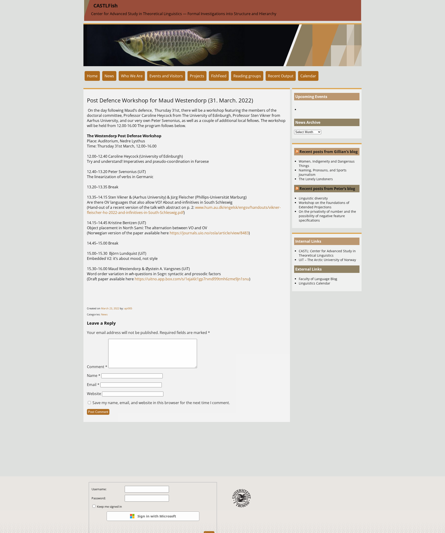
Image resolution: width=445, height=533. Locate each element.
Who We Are (132, 75)
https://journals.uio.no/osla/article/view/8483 (209, 232)
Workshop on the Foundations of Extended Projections (324, 204)
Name (93, 375)
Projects (197, 75)
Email (93, 384)
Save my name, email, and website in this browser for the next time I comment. (161, 402)
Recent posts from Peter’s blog (327, 188)
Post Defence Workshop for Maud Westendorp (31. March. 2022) (170, 100)
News (109, 75)
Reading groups (247, 75)
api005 (128, 308)
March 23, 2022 (110, 308)
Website (94, 393)
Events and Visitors (166, 75)
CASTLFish (105, 5)
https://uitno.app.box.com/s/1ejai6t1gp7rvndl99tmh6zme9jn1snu (192, 278)
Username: (99, 489)
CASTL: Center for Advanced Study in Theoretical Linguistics (327, 253)
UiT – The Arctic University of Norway (327, 260)
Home (92, 75)
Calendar (308, 75)
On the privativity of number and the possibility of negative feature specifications (327, 215)
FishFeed (218, 75)
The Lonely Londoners (316, 179)
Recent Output (280, 75)
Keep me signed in (109, 506)
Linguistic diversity (313, 198)
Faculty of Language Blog (318, 279)
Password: (99, 498)
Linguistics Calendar (314, 283)
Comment (97, 366)
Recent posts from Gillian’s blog (328, 151)
